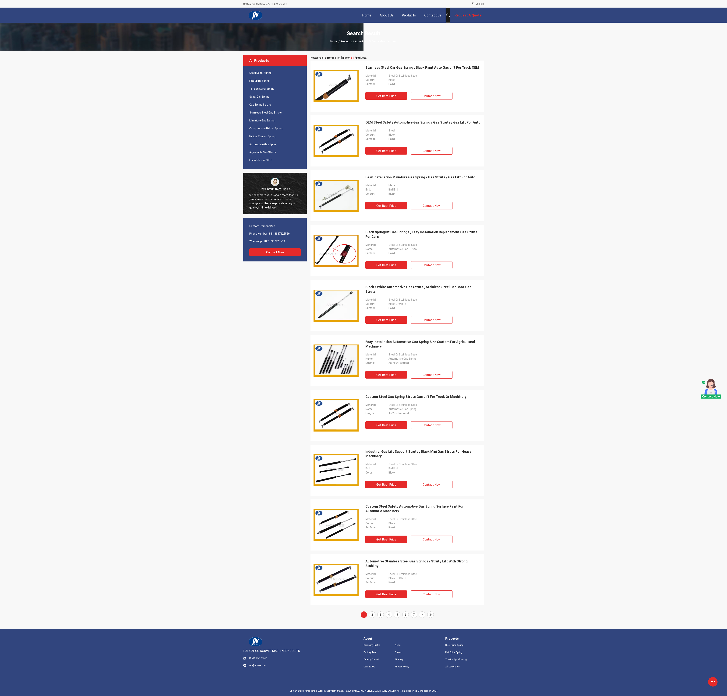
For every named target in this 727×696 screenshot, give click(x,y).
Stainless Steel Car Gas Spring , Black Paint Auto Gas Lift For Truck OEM (422, 67)
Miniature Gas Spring (262, 120)
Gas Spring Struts (260, 104)
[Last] (430, 614)
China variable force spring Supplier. (308, 691)
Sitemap (399, 659)
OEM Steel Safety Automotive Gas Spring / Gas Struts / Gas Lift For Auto (423, 122)
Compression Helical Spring (265, 128)
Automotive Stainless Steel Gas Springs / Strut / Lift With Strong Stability (416, 563)
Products (346, 41)
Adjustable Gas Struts (262, 152)
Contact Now (275, 252)
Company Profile (372, 645)
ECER (435, 691)
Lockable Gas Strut (260, 160)
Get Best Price (386, 96)
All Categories (452, 666)
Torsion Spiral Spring (261, 88)
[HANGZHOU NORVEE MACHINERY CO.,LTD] (255, 15)
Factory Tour (370, 652)
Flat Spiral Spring (259, 80)
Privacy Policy (402, 666)
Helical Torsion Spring (262, 136)
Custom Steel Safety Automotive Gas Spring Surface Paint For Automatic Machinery (414, 508)
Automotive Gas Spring (263, 144)
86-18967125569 (279, 233)
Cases (398, 652)
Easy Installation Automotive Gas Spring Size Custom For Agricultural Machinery (420, 344)
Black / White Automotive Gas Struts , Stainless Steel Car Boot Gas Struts (418, 289)
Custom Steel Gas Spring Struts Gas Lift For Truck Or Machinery (415, 397)
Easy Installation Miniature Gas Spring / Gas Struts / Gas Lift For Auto (420, 177)
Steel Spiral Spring (260, 72)
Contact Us (369, 666)
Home (334, 41)
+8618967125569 (274, 241)
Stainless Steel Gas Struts (265, 112)
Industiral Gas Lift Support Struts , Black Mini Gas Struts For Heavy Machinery (418, 453)
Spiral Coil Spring (259, 96)
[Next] (422, 614)
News (398, 645)
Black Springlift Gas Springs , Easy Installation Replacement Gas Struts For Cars (421, 234)
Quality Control (371, 659)
